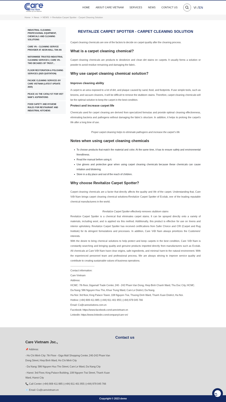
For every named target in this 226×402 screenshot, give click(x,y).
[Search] (187, 7)
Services (135, 7)
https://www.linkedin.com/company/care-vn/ (104, 314)
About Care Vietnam (110, 7)
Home (86, 7)
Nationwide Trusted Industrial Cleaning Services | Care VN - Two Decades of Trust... (45, 60)
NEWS (46, 17)
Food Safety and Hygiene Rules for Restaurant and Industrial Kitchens (43, 107)
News (152, 7)
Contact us (169, 7)
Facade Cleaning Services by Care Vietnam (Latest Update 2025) (44, 83)
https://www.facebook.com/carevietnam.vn (105, 310)
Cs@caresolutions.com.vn (92, 305)
